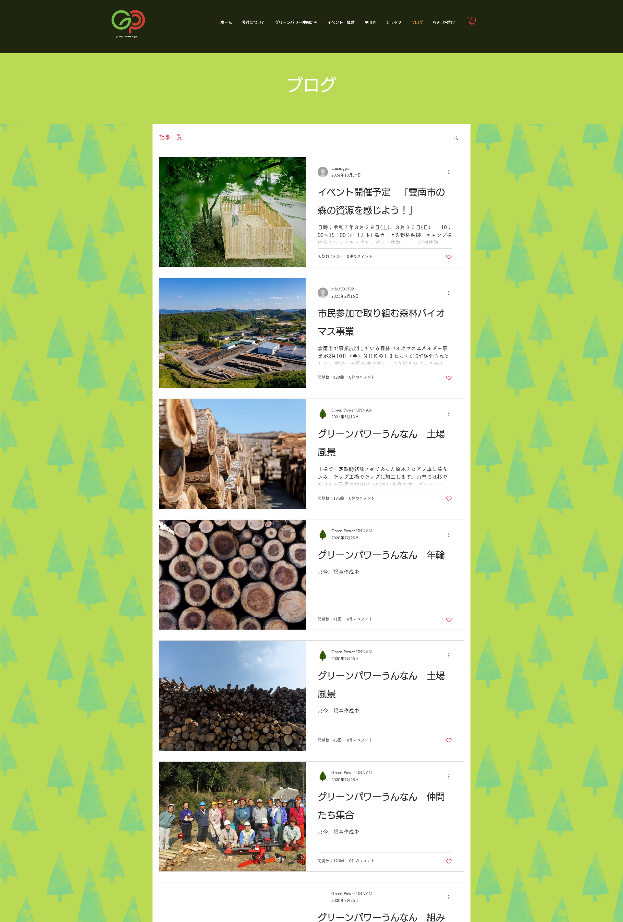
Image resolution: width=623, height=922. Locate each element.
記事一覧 (170, 137)
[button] (253, 22)
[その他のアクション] (451, 172)
